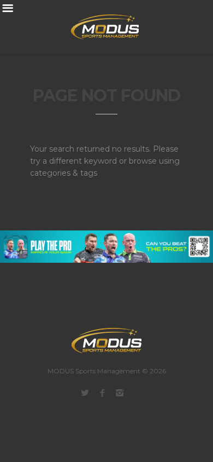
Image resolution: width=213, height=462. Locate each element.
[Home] (98, 27)
